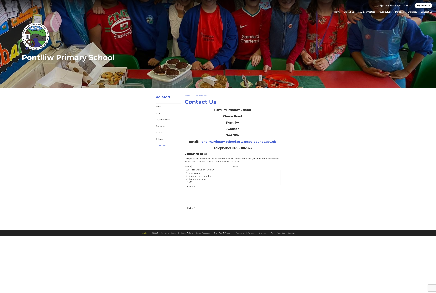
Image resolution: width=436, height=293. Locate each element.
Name (188, 166)
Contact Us (202, 96)
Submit (191, 208)
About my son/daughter (200, 176)
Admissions (194, 173)
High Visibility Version (222, 233)
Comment (190, 186)
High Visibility (423, 5)
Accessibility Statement (245, 233)
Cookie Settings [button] (288, 233)
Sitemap (262, 233)
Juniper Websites (203, 233)
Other (191, 182)
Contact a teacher (197, 179)
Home (187, 96)
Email (236, 166)
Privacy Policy (275, 233)
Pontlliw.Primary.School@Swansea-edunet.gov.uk (237, 141)
